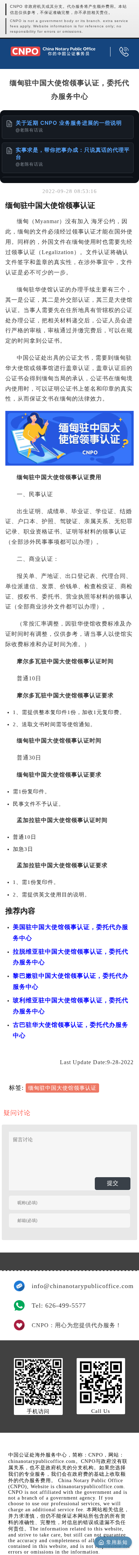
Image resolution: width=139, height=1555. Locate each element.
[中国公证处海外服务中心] (53, 51)
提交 (112, 1183)
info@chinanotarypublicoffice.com (78, 1285)
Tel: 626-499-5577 (59, 1305)
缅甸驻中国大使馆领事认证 (62, 1088)
